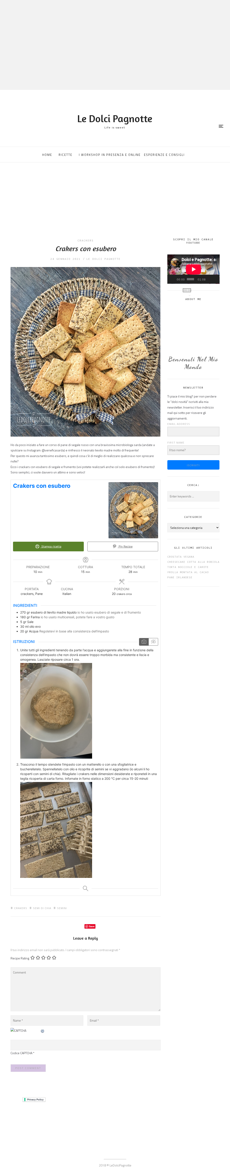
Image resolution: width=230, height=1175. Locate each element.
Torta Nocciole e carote (188, 567)
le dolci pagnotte (103, 259)
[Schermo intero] (215, 279)
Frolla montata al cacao (188, 572)
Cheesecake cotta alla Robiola (193, 561)
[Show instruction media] (143, 641)
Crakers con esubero (85, 248)
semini (62, 908)
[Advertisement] (115, 203)
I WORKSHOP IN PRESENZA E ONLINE (110, 154)
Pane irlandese (179, 577)
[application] (193, 269)
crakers (20, 908)
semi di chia (42, 908)
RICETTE (65, 154)
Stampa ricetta (50, 546)
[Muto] (209, 279)
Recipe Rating (20, 958)
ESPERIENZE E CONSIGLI (164, 154)
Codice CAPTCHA (21, 1053)
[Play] (173, 279)
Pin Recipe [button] (125, 546)
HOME (47, 154)
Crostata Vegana (180, 556)
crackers (85, 240)
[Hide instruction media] (153, 641)
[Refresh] (42, 1030)
